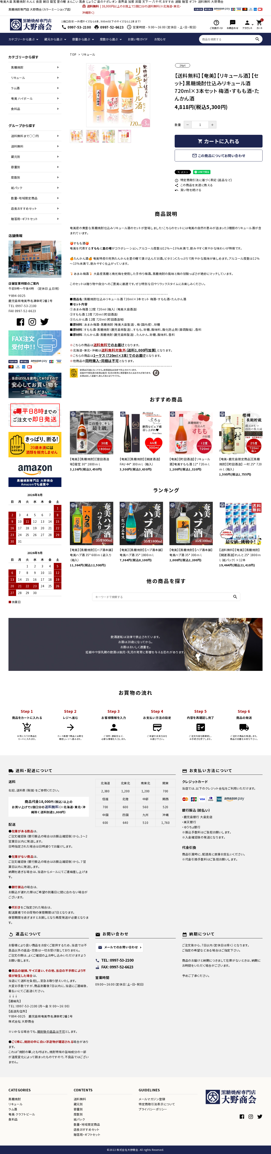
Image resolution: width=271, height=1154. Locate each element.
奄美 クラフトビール (21, 1114)
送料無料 (17, 146)
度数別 (15, 177)
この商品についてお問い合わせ (218, 155)
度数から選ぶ (109, 39)
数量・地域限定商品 (24, 198)
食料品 (15, 109)
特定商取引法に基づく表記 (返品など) (203, 180)
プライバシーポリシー (153, 1109)
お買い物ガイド (138, 39)
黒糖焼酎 (17, 67)
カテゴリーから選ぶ (21, 39)
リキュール (18, 78)
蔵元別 (15, 156)
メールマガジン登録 (152, 1099)
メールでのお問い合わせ (118, 947)
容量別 (15, 167)
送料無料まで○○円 (25, 136)
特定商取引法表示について (157, 1104)
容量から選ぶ (81, 39)
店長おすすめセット (24, 208)
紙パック (16, 188)
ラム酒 (15, 88)
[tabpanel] (118, 95)
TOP (73, 54)
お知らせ (160, 39)
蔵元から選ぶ (53, 39)
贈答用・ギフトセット (24, 219)
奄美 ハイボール (22, 98)
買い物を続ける (188, 190)
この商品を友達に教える (194, 185)
